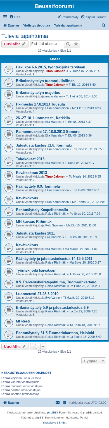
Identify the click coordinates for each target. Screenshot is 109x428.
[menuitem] (14, 17)
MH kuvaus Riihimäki (34, 221)
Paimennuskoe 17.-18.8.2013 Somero (48, 132)
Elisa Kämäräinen (57, 108)
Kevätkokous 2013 (31, 173)
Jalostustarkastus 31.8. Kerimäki (44, 145)
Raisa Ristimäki (55, 213)
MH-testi (23, 321)
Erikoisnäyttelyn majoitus (38, 92)
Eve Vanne (52, 297)
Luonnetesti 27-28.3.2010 (37, 294)
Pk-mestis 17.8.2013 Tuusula (40, 104)
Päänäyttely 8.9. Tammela (38, 186)
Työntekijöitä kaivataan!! (37, 270)
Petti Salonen (54, 225)
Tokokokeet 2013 (30, 159)
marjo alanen (54, 96)
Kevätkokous (27, 198)
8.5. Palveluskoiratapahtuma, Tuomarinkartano (56, 282)
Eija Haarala (53, 121)
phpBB (51, 412)
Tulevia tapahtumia (24, 36)
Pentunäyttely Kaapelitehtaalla (42, 210)
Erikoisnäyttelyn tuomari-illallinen (45, 81)
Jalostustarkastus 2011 (35, 233)
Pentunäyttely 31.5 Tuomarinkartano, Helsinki (55, 333)
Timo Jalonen (55, 71)
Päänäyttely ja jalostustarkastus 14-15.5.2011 (54, 259)
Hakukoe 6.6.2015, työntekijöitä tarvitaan (50, 67)
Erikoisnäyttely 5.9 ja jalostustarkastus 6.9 (52, 307)
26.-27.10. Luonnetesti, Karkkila (43, 118)
